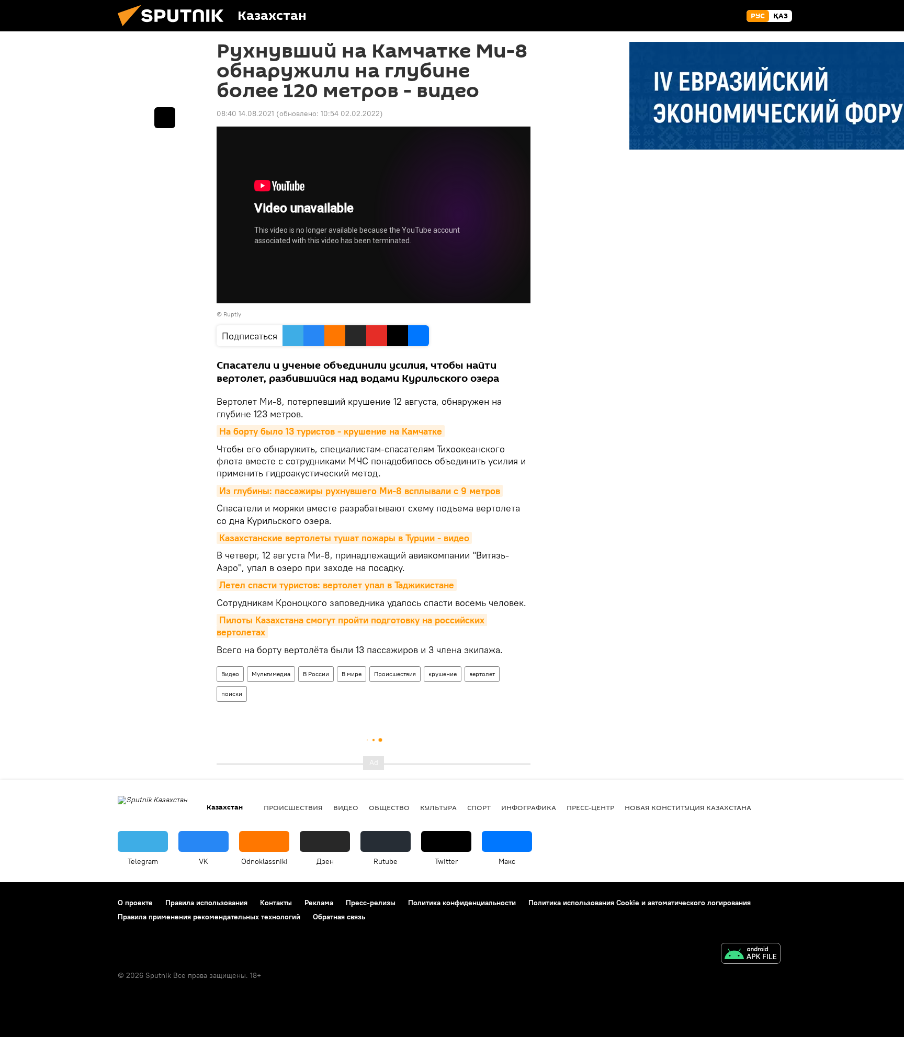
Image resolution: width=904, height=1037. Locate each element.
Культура (438, 807)
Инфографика (528, 807)
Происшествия (395, 674)
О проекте (135, 902)
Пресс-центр (590, 807)
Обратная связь (339, 916)
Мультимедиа (271, 674)
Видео (230, 674)
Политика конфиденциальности (462, 902)
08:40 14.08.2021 (245, 113)
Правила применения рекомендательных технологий (209, 916)
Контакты (276, 902)
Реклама (318, 902)
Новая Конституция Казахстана (688, 807)
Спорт (479, 807)
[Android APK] (750, 954)
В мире (351, 674)
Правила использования (206, 902)
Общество (389, 807)
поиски (231, 694)
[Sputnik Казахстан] (175, 28)
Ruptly (232, 314)
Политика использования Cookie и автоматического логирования (639, 902)
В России (316, 674)
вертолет (482, 674)
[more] (164, 117)
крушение (442, 674)
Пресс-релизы (371, 902)
